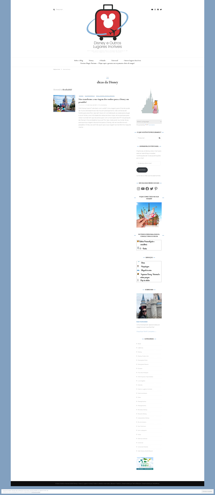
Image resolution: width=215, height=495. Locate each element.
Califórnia (140, 348)
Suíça (139, 434)
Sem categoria (142, 430)
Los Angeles (141, 381)
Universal (114, 61)
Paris (139, 397)
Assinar (142, 170)
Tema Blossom (137, 483)
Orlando (102, 61)
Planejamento (90, 95)
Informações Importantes (145, 376)
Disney (91, 61)
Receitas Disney (142, 409)
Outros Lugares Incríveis (132, 61)
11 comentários (103, 105)
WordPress (156, 483)
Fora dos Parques (143, 372)
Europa (140, 368)
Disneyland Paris (142, 360)
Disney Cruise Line (143, 356)
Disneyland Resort (143, 364)
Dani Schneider (142, 322)
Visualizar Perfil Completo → (146, 331)
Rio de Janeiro (142, 422)
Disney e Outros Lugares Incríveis (107, 44)
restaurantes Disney (143, 418)
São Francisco (142, 426)
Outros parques (142, 393)
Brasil (139, 343)
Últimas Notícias (142, 438)
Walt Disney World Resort (105, 95)
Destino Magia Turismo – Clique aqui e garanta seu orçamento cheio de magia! (107, 63)
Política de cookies (35, 492)
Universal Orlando (143, 447)
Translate (151, 125)
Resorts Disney (142, 414)
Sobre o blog (78, 61)
